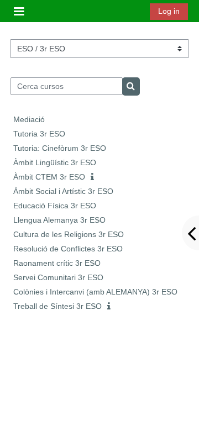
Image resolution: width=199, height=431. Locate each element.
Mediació (29, 119)
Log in (169, 11)
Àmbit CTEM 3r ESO (49, 176)
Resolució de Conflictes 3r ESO (68, 248)
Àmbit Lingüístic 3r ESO (54, 162)
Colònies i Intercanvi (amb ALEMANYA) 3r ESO (95, 291)
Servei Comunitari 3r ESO (58, 277)
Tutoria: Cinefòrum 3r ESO (59, 148)
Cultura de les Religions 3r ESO (68, 234)
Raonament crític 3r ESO (57, 263)
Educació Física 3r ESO (54, 205)
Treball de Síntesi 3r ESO (57, 306)
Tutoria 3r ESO (39, 133)
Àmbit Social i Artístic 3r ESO (63, 191)
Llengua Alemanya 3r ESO (59, 220)
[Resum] (94, 177)
